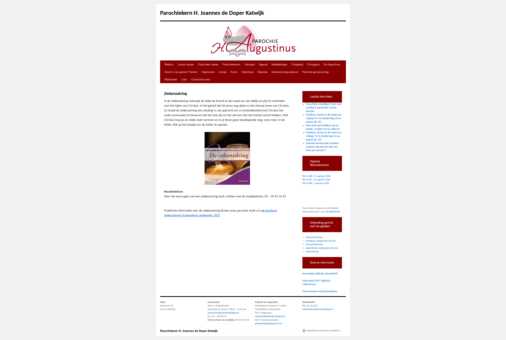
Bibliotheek (170, 79)
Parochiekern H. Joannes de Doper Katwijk (212, 13)
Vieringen (249, 64)
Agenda (263, 64)
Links (184, 79)
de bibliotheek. (333, 212)
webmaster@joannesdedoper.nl (317, 309)
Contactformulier (200, 79)
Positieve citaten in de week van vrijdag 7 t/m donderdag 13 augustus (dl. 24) (323, 136)
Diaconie (262, 72)
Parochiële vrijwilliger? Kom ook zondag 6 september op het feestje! (323, 108)
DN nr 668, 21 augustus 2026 (316, 176)
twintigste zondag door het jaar (321, 241)
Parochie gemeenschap (315, 72)
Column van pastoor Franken (180, 72)
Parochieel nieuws (208, 64)
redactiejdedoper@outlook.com (270, 316)
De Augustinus (332, 64)
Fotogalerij (297, 64)
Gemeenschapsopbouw (284, 72)
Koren (234, 72)
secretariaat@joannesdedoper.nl (223, 313)
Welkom (169, 64)
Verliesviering (312, 252)
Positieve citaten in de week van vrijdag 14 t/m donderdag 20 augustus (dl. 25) (324, 118)
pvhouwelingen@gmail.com (268, 323)
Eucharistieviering (314, 237)
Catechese (247, 72)
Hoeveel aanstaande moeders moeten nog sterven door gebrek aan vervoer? (322, 147)
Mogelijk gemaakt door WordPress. (323, 331)
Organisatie (207, 72)
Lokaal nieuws (186, 64)
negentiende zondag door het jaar (322, 248)
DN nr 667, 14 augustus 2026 (316, 180)
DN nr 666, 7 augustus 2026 (315, 183)
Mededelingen (279, 64)
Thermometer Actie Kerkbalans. (320, 291)
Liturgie (222, 72)
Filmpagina (313, 64)
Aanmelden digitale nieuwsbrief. (320, 273)
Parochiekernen (231, 64)
